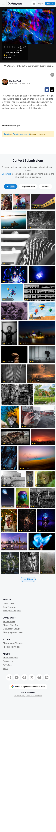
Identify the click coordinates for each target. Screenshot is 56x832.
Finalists (45, 186)
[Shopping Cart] (33, 3)
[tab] (11, 186)
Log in (7, 134)
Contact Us (8, 661)
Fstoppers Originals (12, 610)
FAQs (5, 668)
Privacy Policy (19, 695)
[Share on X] (52, 89)
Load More (28, 579)
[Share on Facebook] (47, 89)
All (10, 186)
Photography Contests (13, 632)
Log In (40, 3)
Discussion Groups (11, 628)
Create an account (21, 134)
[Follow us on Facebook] (24, 677)
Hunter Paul (15, 80)
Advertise (7, 664)
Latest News (8, 603)
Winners (9, 66)
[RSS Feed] (47, 677)
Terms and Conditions (34, 695)
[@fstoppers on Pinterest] (39, 677)
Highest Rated (28, 186)
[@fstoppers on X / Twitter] (32, 677)
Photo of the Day (10, 625)
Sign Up (50, 3)
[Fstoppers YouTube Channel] (16, 677)
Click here (6, 173)
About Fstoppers (10, 657)
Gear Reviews (9, 606)
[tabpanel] (28, 392)
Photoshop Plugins (11, 646)
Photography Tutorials (13, 643)
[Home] (15, 3)
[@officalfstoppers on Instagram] (9, 677)
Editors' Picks (9, 621)
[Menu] (3, 3)
